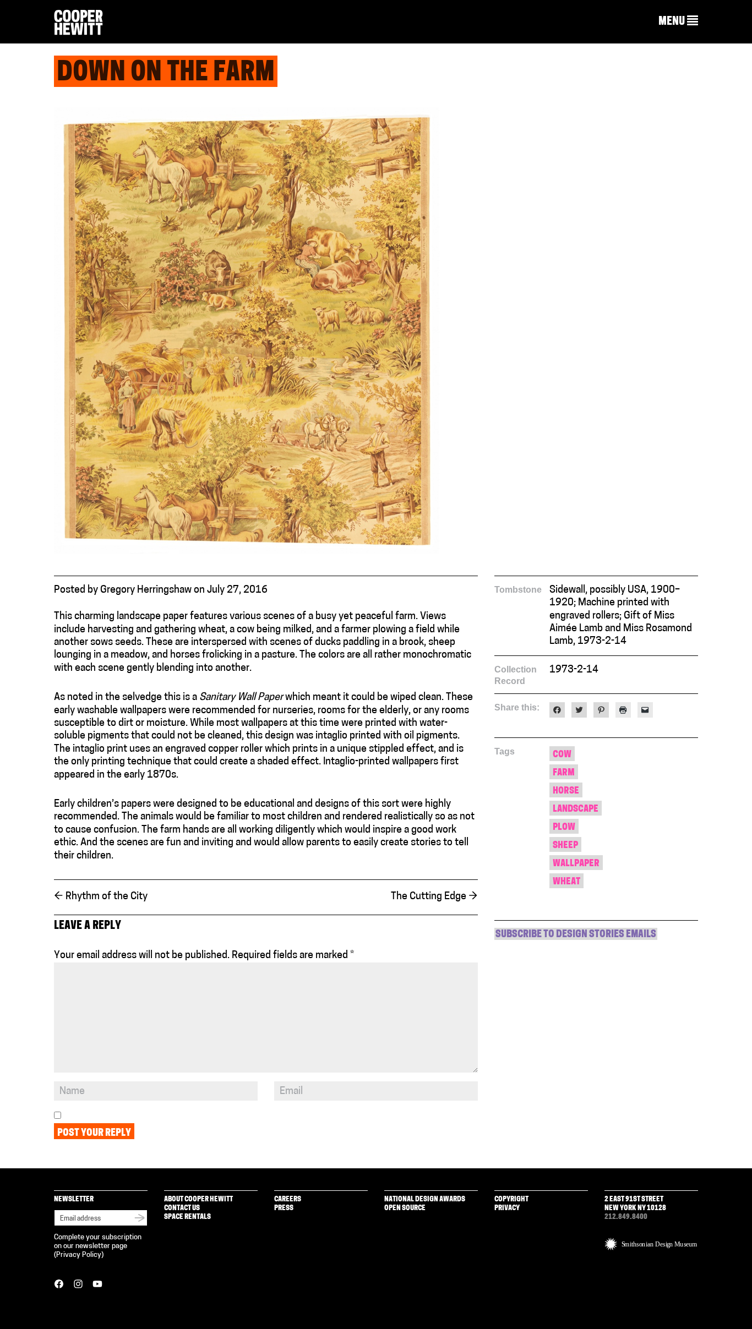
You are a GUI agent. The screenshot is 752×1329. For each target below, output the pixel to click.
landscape (575, 809)
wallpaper (576, 863)
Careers (287, 1199)
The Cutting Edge (434, 897)
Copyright (511, 1199)
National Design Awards (424, 1199)
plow (564, 827)
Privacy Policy (78, 1255)
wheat (566, 882)
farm (564, 773)
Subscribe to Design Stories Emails (575, 935)
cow (562, 754)
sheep (565, 845)
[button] (678, 21)
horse (566, 791)
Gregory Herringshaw (146, 590)
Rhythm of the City (101, 897)
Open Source (405, 1208)
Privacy (507, 1208)
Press (283, 1208)
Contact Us (182, 1208)
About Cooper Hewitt (198, 1199)
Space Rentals (187, 1217)
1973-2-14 (573, 670)
